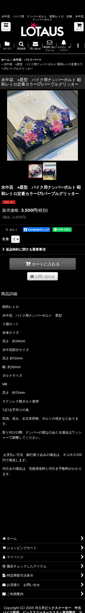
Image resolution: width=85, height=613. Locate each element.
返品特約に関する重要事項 (26, 249)
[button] (6, 26)
